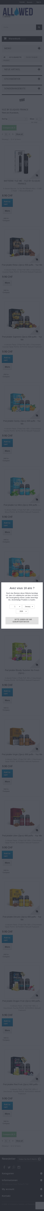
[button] (16, 607)
